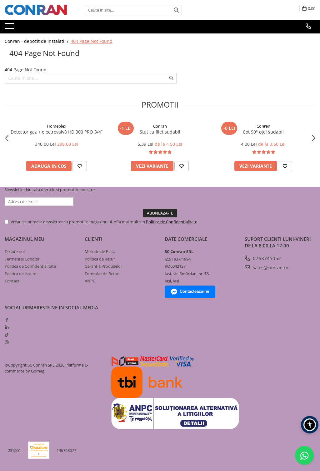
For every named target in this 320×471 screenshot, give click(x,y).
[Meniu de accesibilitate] (309, 424)
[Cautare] (176, 10)
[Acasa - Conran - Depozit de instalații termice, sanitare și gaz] (36, 10)
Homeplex (56, 126)
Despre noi (15, 251)
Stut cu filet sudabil (160, 132)
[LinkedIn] (7, 327)
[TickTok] (7, 334)
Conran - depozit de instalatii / (37, 41)
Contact (12, 281)
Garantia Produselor (103, 266)
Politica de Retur (100, 259)
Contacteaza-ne (194, 291)
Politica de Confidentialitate (171, 222)
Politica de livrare (20, 273)
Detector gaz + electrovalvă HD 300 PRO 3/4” (56, 132)
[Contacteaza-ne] (308, 26)
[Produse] (10, 28)
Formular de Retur (102, 273)
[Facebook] (7, 320)
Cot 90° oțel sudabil (263, 132)
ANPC (90, 281)
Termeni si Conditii (22, 259)
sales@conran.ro (270, 267)
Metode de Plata (100, 251)
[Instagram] (7, 342)
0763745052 (266, 258)
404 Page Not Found (91, 41)
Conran (160, 126)
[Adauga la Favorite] (79, 166)
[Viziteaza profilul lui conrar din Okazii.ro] (38, 450)
